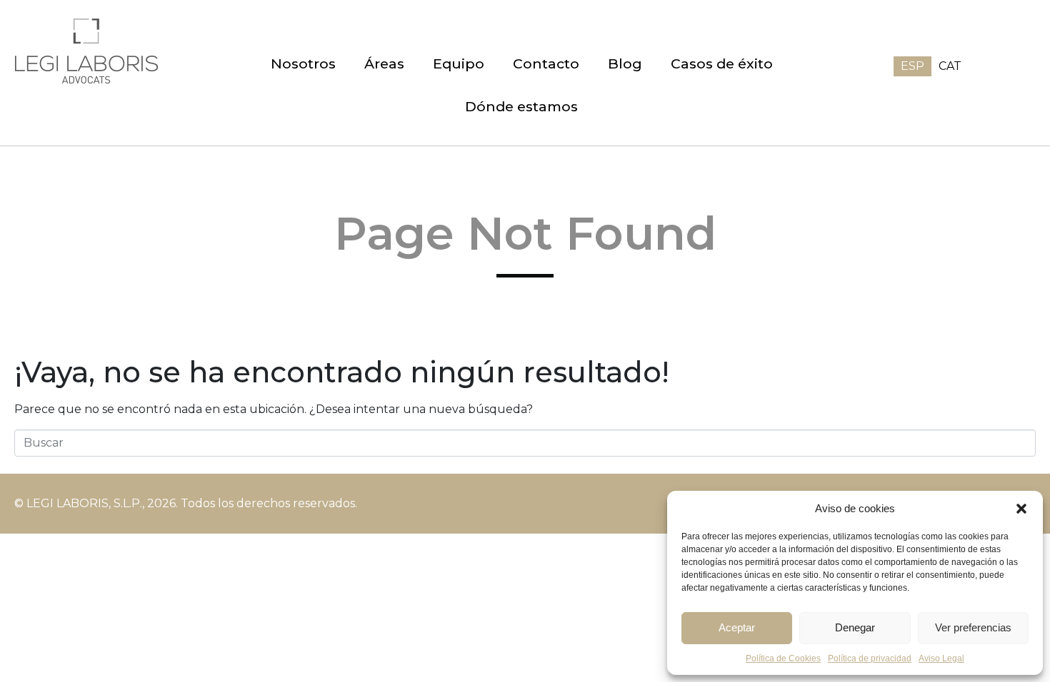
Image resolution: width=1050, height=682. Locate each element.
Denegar (855, 627)
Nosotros (303, 63)
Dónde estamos (521, 106)
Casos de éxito (722, 63)
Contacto (546, 63)
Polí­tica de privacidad (869, 658)
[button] (1021, 509)
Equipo (458, 63)
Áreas (384, 63)
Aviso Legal (941, 658)
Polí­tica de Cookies (783, 658)
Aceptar (737, 627)
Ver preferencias (973, 627)
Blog (625, 63)
